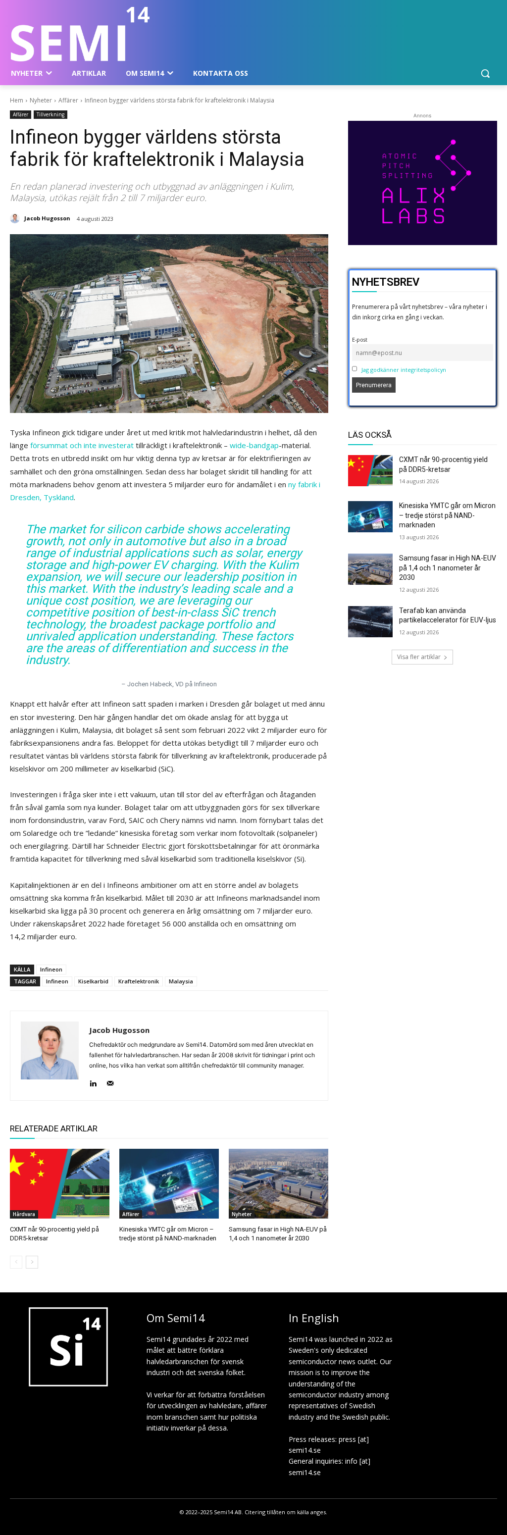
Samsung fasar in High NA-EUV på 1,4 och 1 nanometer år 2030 (447, 567)
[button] (485, 73)
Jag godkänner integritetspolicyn (403, 369)
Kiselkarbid (93, 981)
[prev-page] (16, 1262)
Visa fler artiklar (419, 657)
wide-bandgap (254, 445)
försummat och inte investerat (82, 445)
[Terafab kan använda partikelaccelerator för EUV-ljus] (370, 621)
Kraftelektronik (138, 981)
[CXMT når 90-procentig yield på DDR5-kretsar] (59, 1184)
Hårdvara (24, 1214)
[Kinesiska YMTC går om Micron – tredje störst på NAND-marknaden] (169, 1184)
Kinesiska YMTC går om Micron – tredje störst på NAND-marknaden (447, 515)
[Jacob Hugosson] (16, 218)
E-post (359, 339)
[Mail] (110, 1081)
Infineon (51, 969)
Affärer (68, 100)
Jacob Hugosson (47, 218)
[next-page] (32, 1262)
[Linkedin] (93, 1081)
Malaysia (181, 981)
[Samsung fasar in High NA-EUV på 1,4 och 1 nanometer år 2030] (278, 1184)
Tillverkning (50, 114)
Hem (16, 100)
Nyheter (41, 100)
